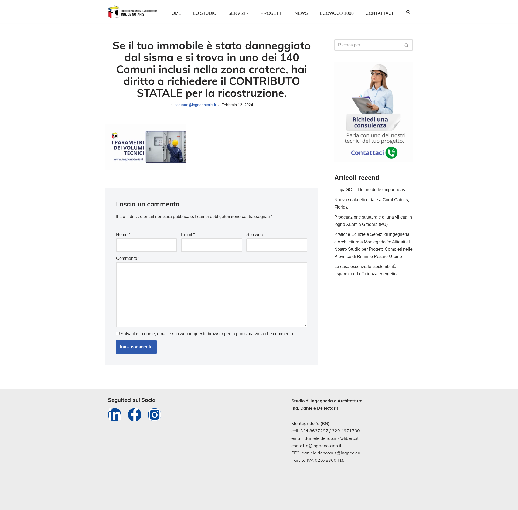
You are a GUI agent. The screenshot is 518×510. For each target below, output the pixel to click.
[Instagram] (154, 414)
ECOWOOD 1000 (337, 13)
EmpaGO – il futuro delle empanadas (369, 189)
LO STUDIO (204, 13)
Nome (123, 234)
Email (188, 234)
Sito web (254, 234)
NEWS (301, 13)
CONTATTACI (379, 13)
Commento (128, 258)
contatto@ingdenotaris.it (195, 105)
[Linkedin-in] (114, 414)
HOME (174, 13)
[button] (248, 13)
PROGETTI (272, 13)
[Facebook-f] (134, 414)
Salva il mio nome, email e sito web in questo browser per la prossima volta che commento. (207, 333)
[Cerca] (408, 12)
